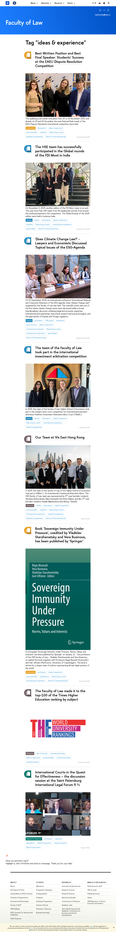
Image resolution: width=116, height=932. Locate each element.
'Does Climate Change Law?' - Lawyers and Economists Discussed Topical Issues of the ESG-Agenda (61, 243)
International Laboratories (71, 886)
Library (89, 897)
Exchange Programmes (44, 901)
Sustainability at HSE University (21, 894)
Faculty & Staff (15, 905)
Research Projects (68, 894)
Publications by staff (94, 886)
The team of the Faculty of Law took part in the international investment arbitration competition (61, 351)
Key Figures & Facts (17, 890)
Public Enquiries (15, 918)
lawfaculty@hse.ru (102, 14)
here (91, 926)
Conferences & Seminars (71, 901)
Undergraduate (41, 894)
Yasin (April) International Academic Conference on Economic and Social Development (71, 912)
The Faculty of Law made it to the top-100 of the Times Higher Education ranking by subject (60, 695)
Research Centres (68, 890)
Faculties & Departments (19, 897)
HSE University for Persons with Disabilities (21, 913)
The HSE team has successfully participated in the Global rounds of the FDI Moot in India (59, 150)
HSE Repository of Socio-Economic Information (96, 902)
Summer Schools (42, 905)
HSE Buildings (15, 909)
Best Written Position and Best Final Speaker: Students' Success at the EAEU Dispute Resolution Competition (59, 59)
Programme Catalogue (44, 890)
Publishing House (93, 894)
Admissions (40, 886)
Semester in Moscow (43, 909)
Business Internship (43, 912)
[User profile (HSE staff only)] (104, 3)
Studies (40, 882)
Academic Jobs (67, 905)
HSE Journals (92, 890)
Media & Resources (96, 882)
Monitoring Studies (69, 897)
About (13, 882)
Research (66, 882)
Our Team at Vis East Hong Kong (60, 437)
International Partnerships (19, 901)
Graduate (39, 897)
